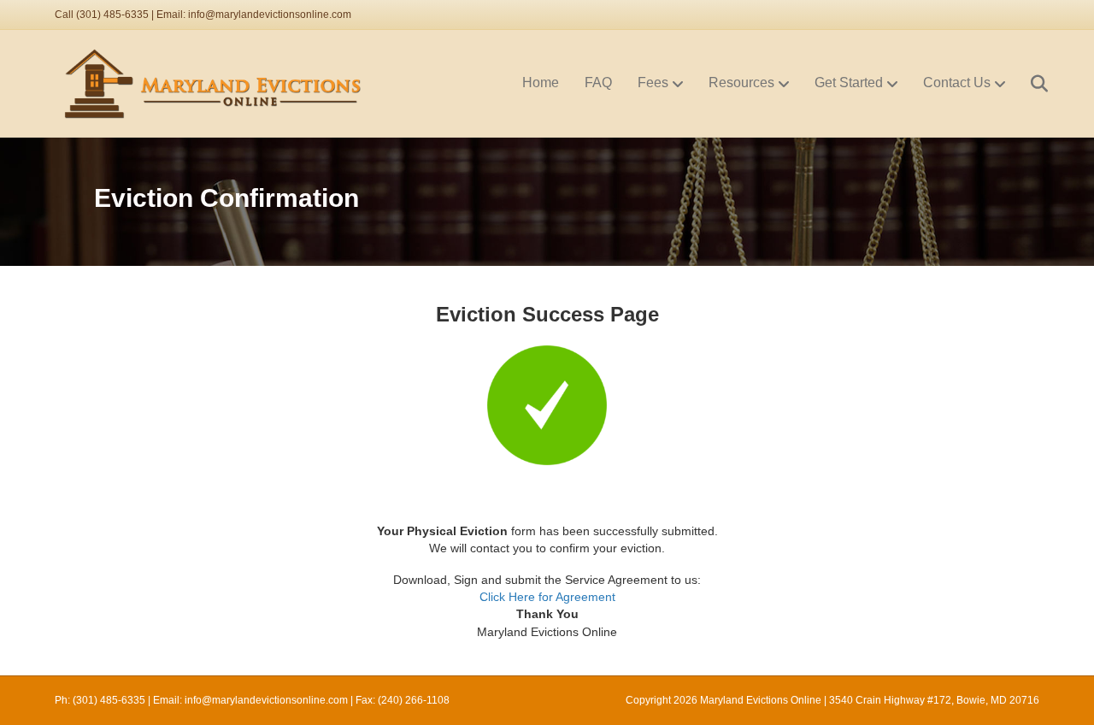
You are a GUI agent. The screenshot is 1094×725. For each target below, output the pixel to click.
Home (540, 82)
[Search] (1028, 83)
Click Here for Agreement (547, 597)
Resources (741, 82)
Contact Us (957, 82)
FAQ (598, 82)
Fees (653, 82)
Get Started (849, 82)
